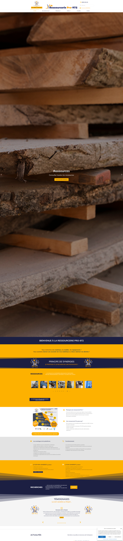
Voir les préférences (118, 536)
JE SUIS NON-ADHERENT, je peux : (42, 464)
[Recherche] (80, 5)
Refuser (110, 536)
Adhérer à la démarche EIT (37, 7)
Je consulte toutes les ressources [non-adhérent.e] (40, 399)
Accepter (102, 536)
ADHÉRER (74, 487)
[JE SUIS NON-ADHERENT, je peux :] (31, 464)
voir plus (61, 517)
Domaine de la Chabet (62, 510)
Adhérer (61, 180)
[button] (121, 528)
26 (67, 391)
